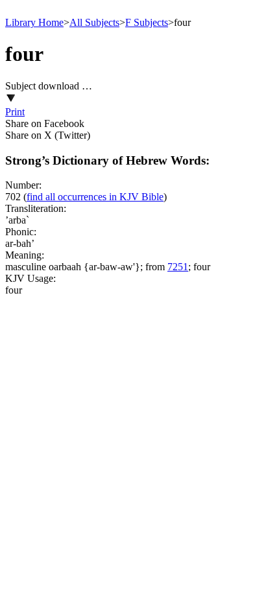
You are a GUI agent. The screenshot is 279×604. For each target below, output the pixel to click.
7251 (177, 266)
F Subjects (146, 22)
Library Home (34, 22)
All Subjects (94, 22)
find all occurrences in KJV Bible (95, 196)
